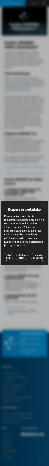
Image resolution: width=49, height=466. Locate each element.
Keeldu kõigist (22, 256)
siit (24, 245)
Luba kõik (8, 256)
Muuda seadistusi (38, 256)
